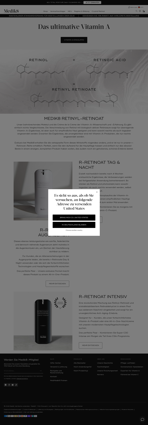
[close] (97, 192)
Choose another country (74, 230)
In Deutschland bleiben (74, 225)
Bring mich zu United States (74, 218)
